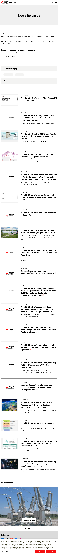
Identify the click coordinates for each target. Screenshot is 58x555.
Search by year (9, 81)
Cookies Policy (49, 548)
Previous (22, 528)
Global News (8, 74)
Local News (20, 74)
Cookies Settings (6, 551)
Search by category (10, 69)
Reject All (51, 551)
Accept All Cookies (40, 551)
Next (35, 528)
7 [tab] (30, 528)
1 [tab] (25, 528)
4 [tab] (28, 528)
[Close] (55, 541)
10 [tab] (32, 528)
